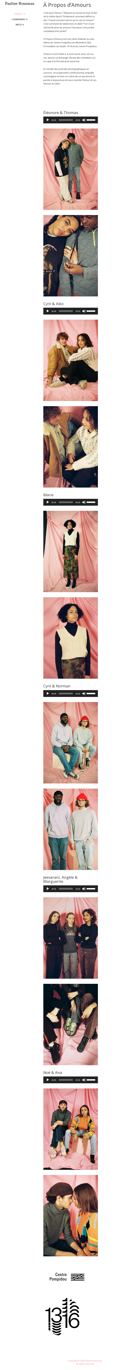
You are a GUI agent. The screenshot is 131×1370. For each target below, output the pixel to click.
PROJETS (18, 13)
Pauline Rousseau (19, 3)
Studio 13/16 (66, 46)
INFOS (19, 24)
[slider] (91, 120)
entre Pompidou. (88, 46)
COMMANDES (19, 19)
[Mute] (84, 120)
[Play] (47, 120)
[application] (70, 120)
